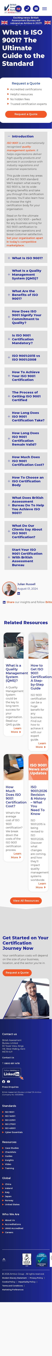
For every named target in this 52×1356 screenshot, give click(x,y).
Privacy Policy (36, 1278)
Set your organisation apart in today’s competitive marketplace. (25, 241)
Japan (8, 1196)
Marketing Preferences (12, 1290)
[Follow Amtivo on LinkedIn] (26, 1074)
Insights (9, 1160)
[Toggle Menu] (44, 8)
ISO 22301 (10, 1120)
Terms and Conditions (12, 1286)
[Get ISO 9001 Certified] (38, 646)
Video (8, 1164)
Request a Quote (25, 114)
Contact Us (8, 1057)
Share (11, 602)
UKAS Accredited (14, 1228)
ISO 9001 (12, 143)
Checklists (10, 1152)
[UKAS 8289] (27, 1260)
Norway (9, 1200)
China (8, 1184)
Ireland (9, 1188)
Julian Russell (26, 584)
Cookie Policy (8, 1282)
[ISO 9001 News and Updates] (38, 767)
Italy (7, 1192)
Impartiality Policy (26, 1282)
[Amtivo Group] (11, 1260)
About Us (10, 1220)
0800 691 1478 (12, 1063)
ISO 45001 (10, 1128)
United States (12, 1204)
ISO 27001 (10, 1124)
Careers (9, 1232)
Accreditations (13, 1224)
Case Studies (12, 1148)
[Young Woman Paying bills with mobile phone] (13, 767)
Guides (8, 1156)
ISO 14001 (10, 1116)
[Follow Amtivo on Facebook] (4, 1081)
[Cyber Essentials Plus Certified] (42, 1260)
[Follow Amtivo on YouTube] (9, 1081)
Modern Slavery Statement (14, 1278)
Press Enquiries (10, 1087)
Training (9, 1168)
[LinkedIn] (18, 593)
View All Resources (26, 900)
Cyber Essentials (14, 1132)
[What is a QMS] (13, 646)
